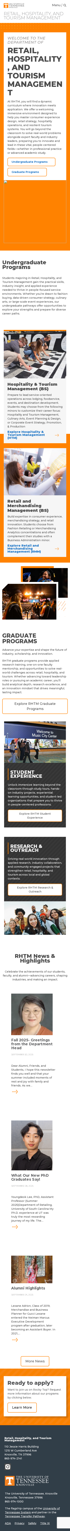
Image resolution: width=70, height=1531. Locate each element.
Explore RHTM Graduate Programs (35, 706)
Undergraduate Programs (30, 162)
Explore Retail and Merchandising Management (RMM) (24, 548)
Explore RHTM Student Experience (35, 815)
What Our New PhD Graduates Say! (30, 1177)
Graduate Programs (25, 172)
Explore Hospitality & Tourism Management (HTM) (26, 434)
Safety (32, 1523)
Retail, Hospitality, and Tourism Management (33, 16)
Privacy (19, 1523)
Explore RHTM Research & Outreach (35, 889)
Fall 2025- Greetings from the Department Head (32, 1044)
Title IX (45, 1523)
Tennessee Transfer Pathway (25, 1516)
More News (35, 1361)
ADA (8, 1523)
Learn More (22, 1407)
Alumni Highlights (28, 1288)
